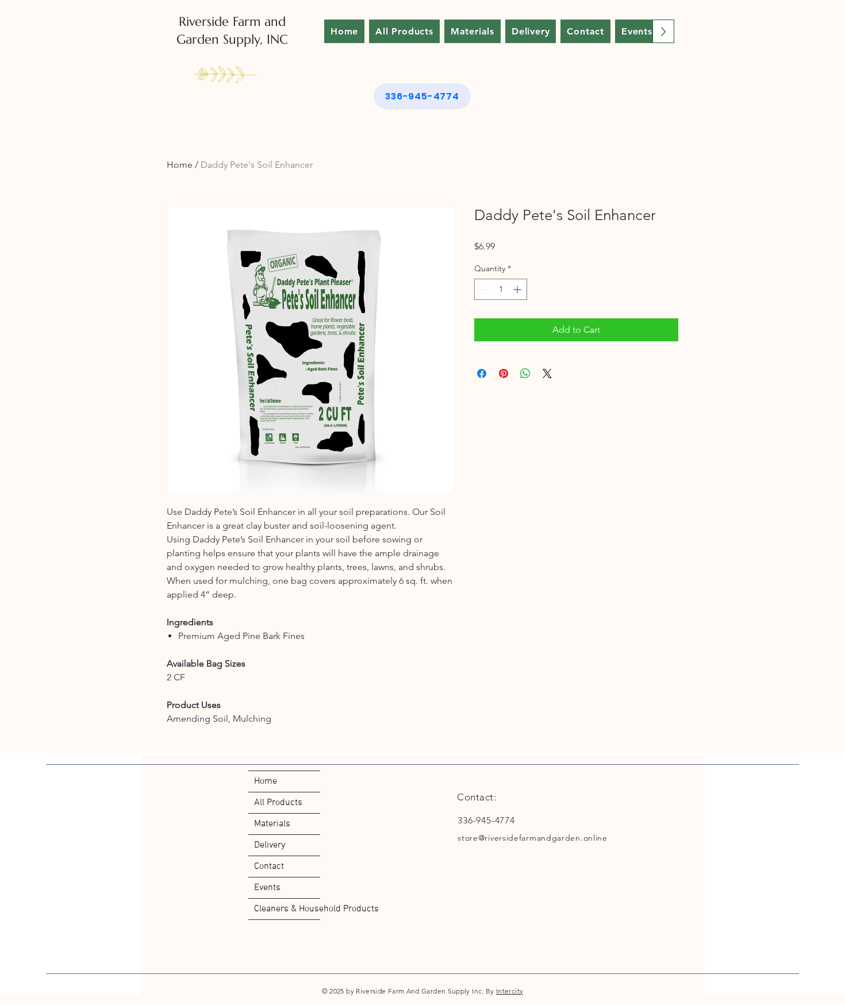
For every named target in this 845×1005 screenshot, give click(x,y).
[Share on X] (547, 373)
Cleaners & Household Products (287, 909)
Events (267, 888)
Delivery (269, 845)
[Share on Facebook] (482, 373)
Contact (269, 866)
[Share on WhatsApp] (525, 373)
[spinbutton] (500, 289)
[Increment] (518, 289)
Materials (272, 824)
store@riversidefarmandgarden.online (533, 838)
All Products (278, 802)
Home (180, 164)
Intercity (509, 991)
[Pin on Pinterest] (503, 373)
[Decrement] (483, 289)
